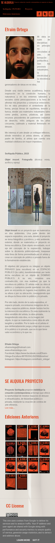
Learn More (23, 540)
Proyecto (28, 9)
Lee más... (10, 408)
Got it (36, 540)
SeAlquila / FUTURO (12, 9)
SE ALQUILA (7, 2)
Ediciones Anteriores (11, 14)
